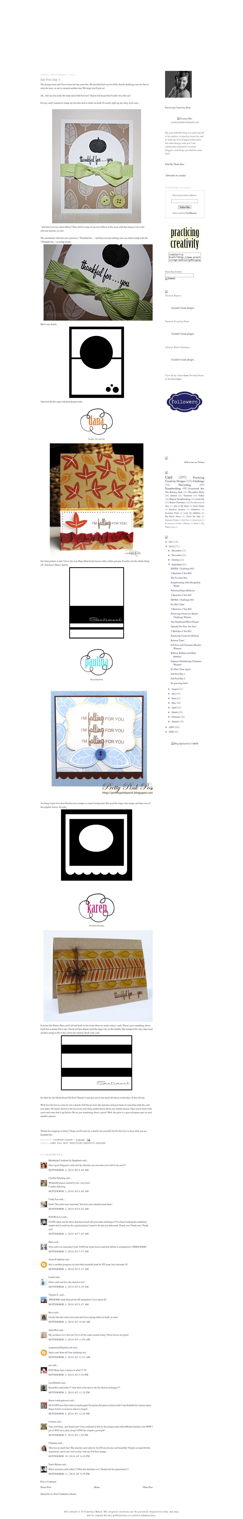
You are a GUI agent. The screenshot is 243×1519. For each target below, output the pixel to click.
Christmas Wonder (172, 520)
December (177, 550)
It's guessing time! (179, 683)
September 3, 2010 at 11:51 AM (69, 1357)
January (176, 721)
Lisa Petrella (54, 1382)
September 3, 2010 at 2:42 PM (68, 1374)
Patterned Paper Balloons (183, 590)
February (176, 716)
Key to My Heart (181, 506)
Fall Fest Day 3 (178, 673)
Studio (196, 523)
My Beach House (173, 516)
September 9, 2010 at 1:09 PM (68, 1434)
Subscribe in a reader (176, 175)
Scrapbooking (173, 488)
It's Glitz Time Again (181, 669)
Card (53, 1143)
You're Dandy (198, 506)
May (174, 702)
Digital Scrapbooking (180, 499)
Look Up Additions (192, 513)
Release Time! (177, 640)
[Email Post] (88, 1140)
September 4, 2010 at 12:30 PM (69, 1413)
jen (50, 1365)
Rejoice (187, 523)
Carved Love (197, 520)
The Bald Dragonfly (96, 925)
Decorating (185, 484)
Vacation (187, 495)
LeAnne (52, 1421)
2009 (171, 727)
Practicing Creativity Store (178, 107)
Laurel (52, 1277)
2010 (171, 546)
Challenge (198, 481)
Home (97, 1487)
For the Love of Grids (173, 523)
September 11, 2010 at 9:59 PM (69, 1473)
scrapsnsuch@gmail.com (60, 1347)
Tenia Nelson (55, 1464)
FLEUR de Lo (55, 1216)
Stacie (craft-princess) (59, 1400)
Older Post (148, 1487)
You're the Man (193, 516)
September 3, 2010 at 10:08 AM (69, 1321)
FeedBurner (191, 213)
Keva (51, 1312)
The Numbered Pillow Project (185, 621)
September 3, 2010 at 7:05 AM (69, 1233)
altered (173, 495)
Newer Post (46, 1487)
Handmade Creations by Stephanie (65, 1160)
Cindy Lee (54, 1199)
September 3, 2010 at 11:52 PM (69, 1392)
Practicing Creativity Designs (87, 1143)
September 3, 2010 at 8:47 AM (69, 1304)
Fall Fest (62, 1143)
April (174, 707)
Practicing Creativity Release (185, 635)
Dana (80, 561)
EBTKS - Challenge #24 (182, 568)
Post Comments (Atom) (65, 1493)
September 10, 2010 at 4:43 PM (69, 1456)
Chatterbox (195, 509)
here (186, 375)
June (174, 698)
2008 (171, 731)
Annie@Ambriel (56, 1259)
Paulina (69, 803)
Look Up (200, 499)
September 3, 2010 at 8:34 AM (69, 1286)
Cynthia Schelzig (57, 1178)
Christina (53, 1443)
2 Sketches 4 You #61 (181, 631)
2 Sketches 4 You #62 (181, 573)
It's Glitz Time (177, 604)
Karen (56, 1025)
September (177, 564)
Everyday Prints (172, 513)
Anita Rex (53, 1330)
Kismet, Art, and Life (96, 439)
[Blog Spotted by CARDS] (184, 743)
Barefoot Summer (177, 509)
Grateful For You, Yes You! (183, 626)
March (175, 712)
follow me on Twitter (194, 462)
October (176, 559)
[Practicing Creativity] (185, 251)
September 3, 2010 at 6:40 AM (69, 1170)
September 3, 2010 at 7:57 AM (69, 1251)
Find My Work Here (174, 164)
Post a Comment (48, 1481)
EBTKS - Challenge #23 (182, 599)
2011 (171, 541)
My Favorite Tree (179, 577)
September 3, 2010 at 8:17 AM (69, 1269)
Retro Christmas (177, 502)
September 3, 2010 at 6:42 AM (69, 1208)
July (174, 693)
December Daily (196, 492)
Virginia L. (54, 1294)
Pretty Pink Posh (96, 679)
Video (201, 495)
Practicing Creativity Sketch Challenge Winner (184, 615)
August (175, 689)
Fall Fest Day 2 (178, 678)
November (177, 555)
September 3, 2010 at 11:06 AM (69, 1339)
